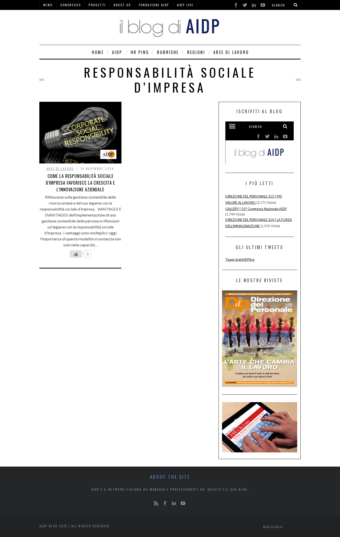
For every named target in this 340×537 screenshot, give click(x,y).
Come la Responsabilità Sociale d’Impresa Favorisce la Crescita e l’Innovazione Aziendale (80, 183)
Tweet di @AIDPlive (239, 260)
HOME (98, 52)
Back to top (271, 526)
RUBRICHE (168, 52)
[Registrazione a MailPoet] (259, 142)
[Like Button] (76, 254)
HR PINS (140, 52)
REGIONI (196, 52)
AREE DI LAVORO (231, 52)
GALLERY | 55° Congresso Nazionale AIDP (256, 209)
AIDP (117, 52)
